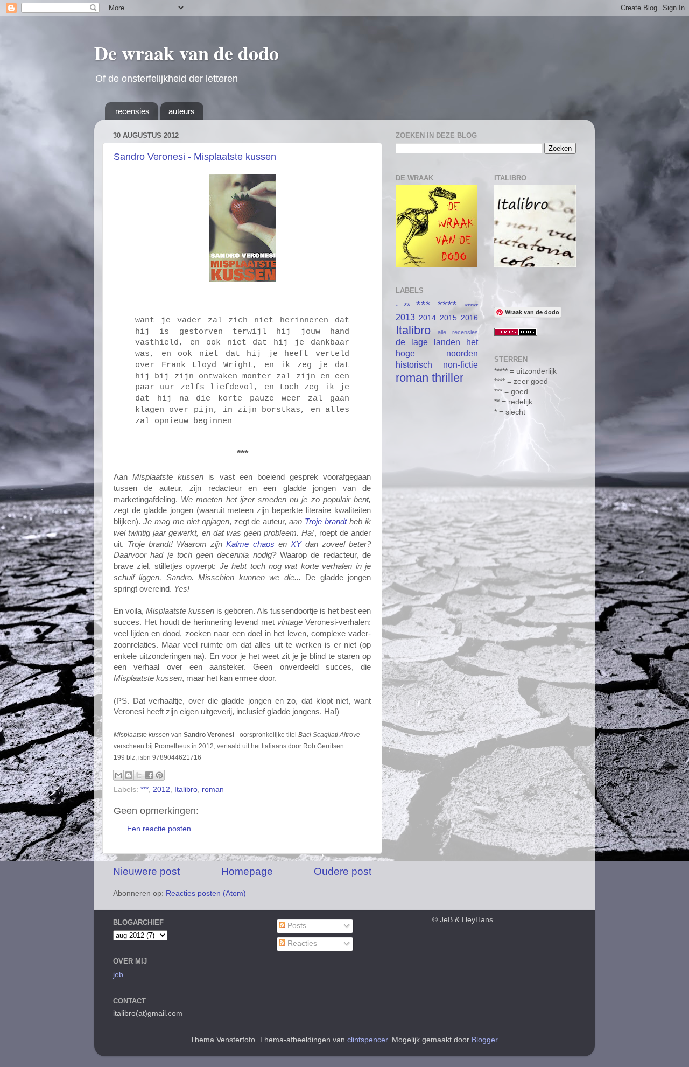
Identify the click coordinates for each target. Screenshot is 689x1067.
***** (471, 307)
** (407, 306)
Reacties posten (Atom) (206, 893)
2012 (161, 789)
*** (144, 789)
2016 (469, 318)
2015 (448, 318)
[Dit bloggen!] (128, 775)
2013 (405, 317)
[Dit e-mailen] (118, 775)
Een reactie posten (159, 829)
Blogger (484, 1040)
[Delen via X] (138, 775)
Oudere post (342, 871)
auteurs (181, 111)
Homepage (247, 871)
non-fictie (460, 364)
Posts (295, 926)
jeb (118, 975)
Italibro (186, 789)
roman (213, 789)
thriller (447, 377)
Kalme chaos (250, 544)
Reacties (301, 943)
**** (447, 305)
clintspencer (367, 1040)
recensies (132, 111)
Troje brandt (326, 521)
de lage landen (428, 342)
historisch (414, 364)
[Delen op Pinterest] (159, 775)
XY (296, 544)
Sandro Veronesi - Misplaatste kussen (195, 156)
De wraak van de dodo (186, 53)
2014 (427, 318)
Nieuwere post (146, 871)
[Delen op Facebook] (149, 775)
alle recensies (457, 332)
